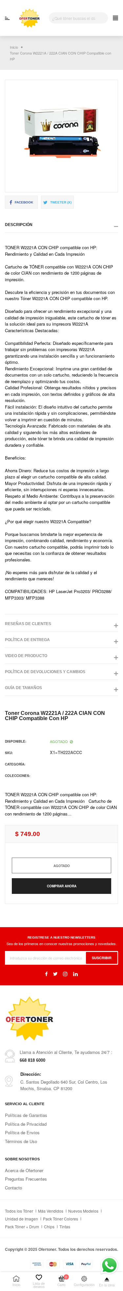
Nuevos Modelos (83, 1211)
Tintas (64, 1226)
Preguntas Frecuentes (26, 1179)
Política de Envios (22, 1132)
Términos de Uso (21, 1141)
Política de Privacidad (26, 1124)
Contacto (13, 1188)
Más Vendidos (50, 1211)
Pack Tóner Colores (60, 1218)
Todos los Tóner (19, 1211)
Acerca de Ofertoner (24, 1170)
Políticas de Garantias (26, 1115)
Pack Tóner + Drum (22, 1226)
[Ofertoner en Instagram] (65, 973)
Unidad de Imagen (21, 1218)
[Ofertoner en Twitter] (55, 973)
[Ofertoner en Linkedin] (75, 973)
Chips (49, 1226)
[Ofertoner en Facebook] (46, 973)
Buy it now (62, 886)
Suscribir (102, 957)
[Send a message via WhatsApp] (109, 1265)
